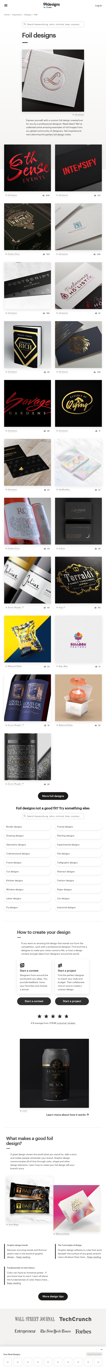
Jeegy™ (62, 607)
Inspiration (17, 14)
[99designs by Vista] (51, 5)
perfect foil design (54, 134)
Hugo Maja (63, 666)
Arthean (62, 548)
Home (7, 14)
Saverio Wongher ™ (16, 607)
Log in (98, 5)
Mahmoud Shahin (15, 666)
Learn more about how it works (66, 1114)
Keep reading (23, 1257)
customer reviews (66, 1023)
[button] (101, 1349)
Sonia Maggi (14, 1224)
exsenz (24, 1110)
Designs (28, 14)
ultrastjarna (79, 114)
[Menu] (6, 5)
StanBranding (64, 489)
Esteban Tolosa (14, 254)
